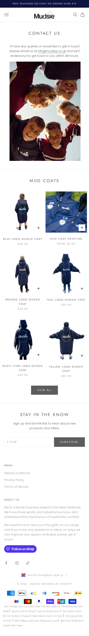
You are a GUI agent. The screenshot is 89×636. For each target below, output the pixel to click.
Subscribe (69, 442)
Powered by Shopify (56, 584)
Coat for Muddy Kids (48, 611)
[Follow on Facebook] (6, 563)
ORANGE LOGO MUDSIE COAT (23, 302)
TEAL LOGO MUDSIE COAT (66, 300)
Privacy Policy (14, 480)
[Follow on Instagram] (17, 563)
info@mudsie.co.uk (52, 51)
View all (44, 390)
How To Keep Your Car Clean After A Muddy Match (31, 606)
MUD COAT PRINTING (66, 239)
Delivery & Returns (17, 473)
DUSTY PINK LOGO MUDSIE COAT (22, 368)
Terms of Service (16, 487)
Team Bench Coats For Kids (47, 616)
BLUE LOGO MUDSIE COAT (22, 239)
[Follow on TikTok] (28, 563)
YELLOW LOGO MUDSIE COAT (66, 369)
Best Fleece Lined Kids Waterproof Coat (36, 620)
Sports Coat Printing (23, 611)
